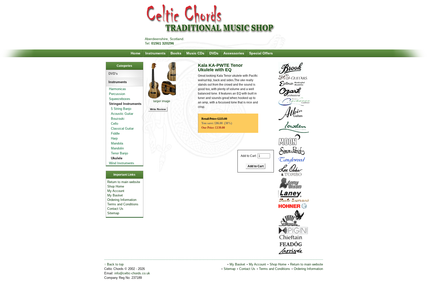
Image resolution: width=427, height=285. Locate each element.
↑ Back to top (114, 264)
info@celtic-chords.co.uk (132, 273)
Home (135, 53)
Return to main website (123, 182)
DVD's (113, 73)
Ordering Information (121, 200)
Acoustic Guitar (119, 114)
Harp (112, 138)
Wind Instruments (120, 163)
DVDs (213, 53)
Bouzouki (115, 118)
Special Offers (261, 53)
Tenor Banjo (117, 153)
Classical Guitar (120, 128)
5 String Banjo (118, 109)
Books (176, 53)
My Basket (115, 195)
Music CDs (195, 53)
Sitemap (113, 213)
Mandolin (115, 148)
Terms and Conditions (122, 204)
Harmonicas (116, 89)
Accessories (233, 53)
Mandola (114, 143)
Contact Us (115, 209)
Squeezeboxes (118, 99)
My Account (115, 191)
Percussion (116, 94)
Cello (112, 123)
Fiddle (113, 133)
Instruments (155, 53)
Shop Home (115, 186)
